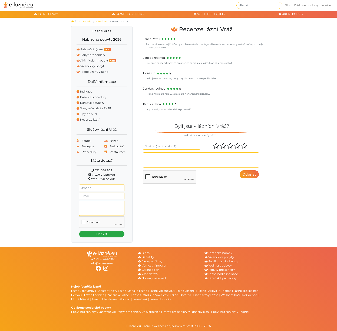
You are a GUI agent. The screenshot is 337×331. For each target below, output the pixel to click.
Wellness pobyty (220, 265)
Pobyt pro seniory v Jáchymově (93, 311)
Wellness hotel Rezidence (239, 295)
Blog (288, 5)
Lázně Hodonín (160, 299)
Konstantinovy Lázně (111, 290)
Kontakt (327, 5)
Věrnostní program (154, 265)
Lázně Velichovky (162, 290)
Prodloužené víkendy (223, 261)
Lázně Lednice (94, 295)
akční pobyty (292, 14)
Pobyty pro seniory (221, 269)
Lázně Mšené (80, 299)
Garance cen (150, 269)
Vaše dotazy (149, 274)
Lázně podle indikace (223, 274)
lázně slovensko (129, 14)
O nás (145, 253)
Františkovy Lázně (206, 295)
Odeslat (101, 234)
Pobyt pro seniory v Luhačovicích (186, 311)
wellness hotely (211, 14)
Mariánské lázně (118, 295)
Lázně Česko (85, 21)
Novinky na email (153, 278)
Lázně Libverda (180, 295)
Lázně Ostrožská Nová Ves (149, 295)
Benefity (147, 257)
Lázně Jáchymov (83, 290)
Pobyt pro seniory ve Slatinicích (138, 311)
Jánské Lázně (138, 290)
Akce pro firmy (151, 261)
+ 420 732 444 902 (102, 259)
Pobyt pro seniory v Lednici (230, 311)
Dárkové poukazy (306, 5)
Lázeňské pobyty (220, 253)
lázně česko (47, 14)
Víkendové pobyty (221, 257)
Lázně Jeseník (186, 290)
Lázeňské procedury (222, 278)
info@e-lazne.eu (101, 263)
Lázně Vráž (102, 21)
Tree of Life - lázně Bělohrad (111, 299)
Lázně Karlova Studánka (214, 290)
